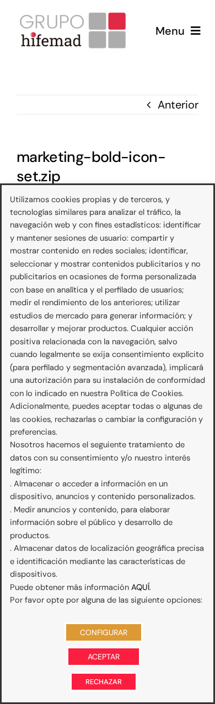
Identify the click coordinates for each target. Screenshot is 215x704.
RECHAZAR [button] (103, 681)
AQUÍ (140, 587)
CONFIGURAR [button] (103, 632)
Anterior (178, 105)
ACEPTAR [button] (104, 657)
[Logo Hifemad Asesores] (73, 15)
